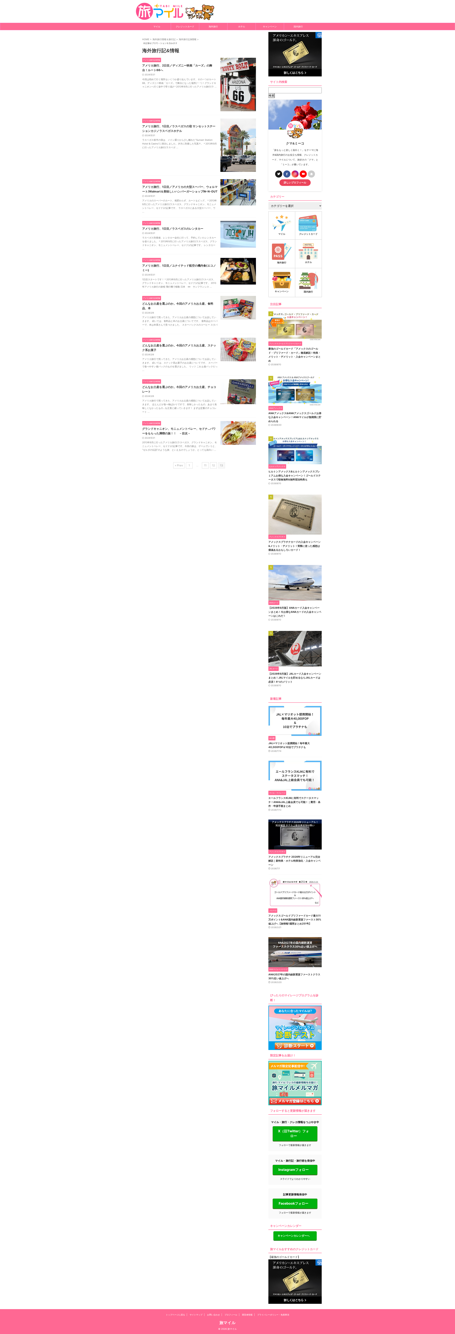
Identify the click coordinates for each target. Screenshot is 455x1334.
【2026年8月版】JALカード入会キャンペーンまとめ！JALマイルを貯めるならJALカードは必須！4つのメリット (294, 677)
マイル (156, 26)
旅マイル (228, 1322)
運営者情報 (247, 1314)
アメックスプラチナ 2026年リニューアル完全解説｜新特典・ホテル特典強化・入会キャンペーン (294, 860)
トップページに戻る (175, 1314)
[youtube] (303, 174)
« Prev (179, 465)
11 (205, 465)
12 (213, 465)
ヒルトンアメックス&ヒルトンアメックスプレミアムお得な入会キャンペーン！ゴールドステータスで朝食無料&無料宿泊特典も (294, 475)
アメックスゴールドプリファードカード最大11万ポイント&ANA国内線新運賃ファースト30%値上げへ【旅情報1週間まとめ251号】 (294, 919)
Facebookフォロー (293, 1203)
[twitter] (278, 174)
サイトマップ (196, 1314)
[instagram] (295, 174)
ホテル (241, 26)
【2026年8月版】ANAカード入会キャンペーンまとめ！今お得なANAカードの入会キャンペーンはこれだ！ (294, 611)
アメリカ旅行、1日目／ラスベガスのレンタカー (172, 228)
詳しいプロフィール (295, 182)
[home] (311, 174)
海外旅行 (213, 26)
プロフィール (230, 1314)
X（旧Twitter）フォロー (293, 1133)
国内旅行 (298, 26)
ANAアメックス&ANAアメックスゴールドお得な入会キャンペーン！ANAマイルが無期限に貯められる (294, 417)
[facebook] (286, 174)
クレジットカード (185, 26)
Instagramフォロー (293, 1169)
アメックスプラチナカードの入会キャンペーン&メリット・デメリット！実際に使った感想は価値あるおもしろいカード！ (294, 545)
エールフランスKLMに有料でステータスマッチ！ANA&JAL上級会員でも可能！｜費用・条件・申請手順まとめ (294, 801)
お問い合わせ (213, 1314)
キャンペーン (270, 26)
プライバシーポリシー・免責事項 (273, 1314)
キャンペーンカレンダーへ (294, 1235)
